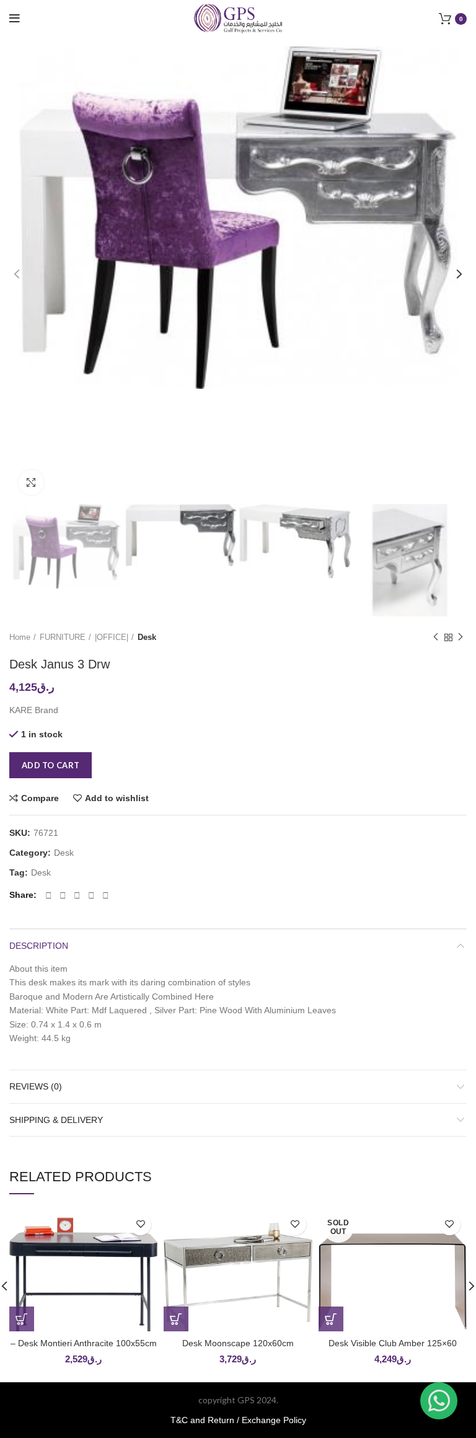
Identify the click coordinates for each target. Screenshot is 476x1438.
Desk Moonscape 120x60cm (238, 1343)
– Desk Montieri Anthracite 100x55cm (84, 1343)
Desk (147, 637)
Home (19, 637)
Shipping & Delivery (56, 1120)
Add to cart (50, 765)
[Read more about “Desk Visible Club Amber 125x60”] (331, 1319)
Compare (40, 798)
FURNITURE (63, 637)
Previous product (436, 638)
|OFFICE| (111, 637)
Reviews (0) (35, 1086)
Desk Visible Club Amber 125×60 (392, 1343)
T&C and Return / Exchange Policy (238, 1420)
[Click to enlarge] (31, 482)
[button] (21, 1319)
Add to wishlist (117, 798)
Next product (460, 638)
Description (38, 946)
